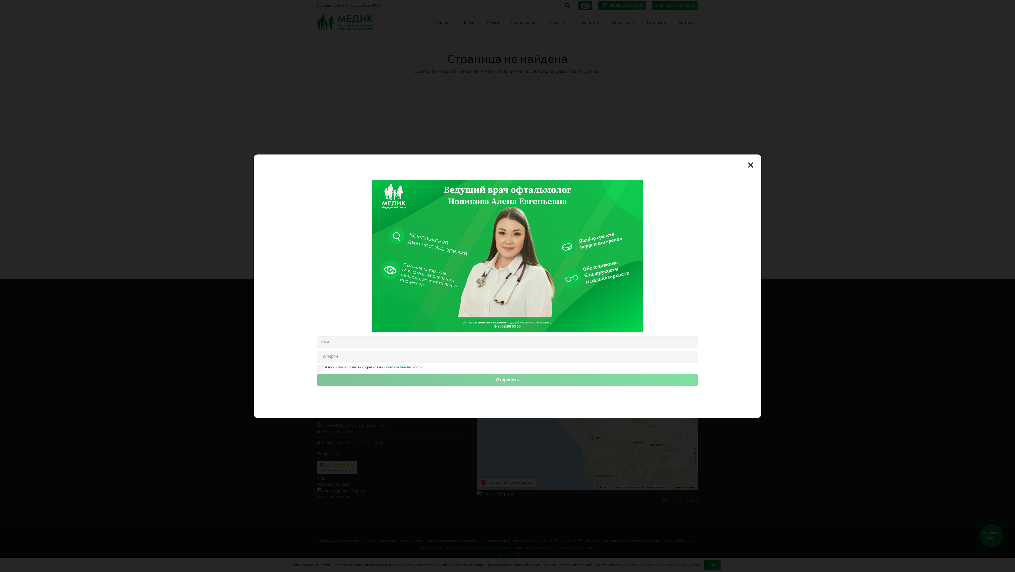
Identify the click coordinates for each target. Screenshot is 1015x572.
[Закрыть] (750, 165)
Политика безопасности (403, 367)
